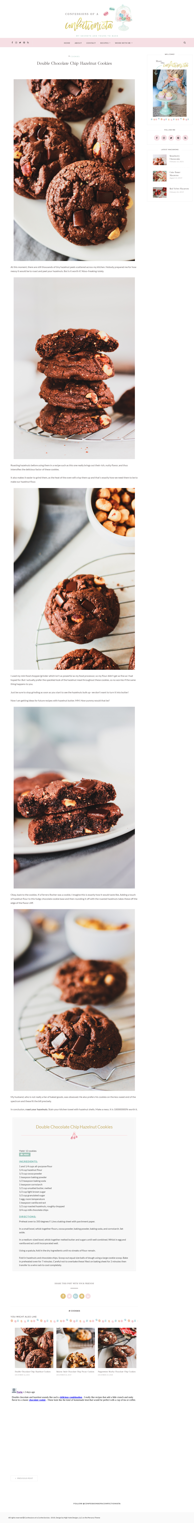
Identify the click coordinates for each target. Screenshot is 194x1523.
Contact (91, 43)
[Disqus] (74, 1425)
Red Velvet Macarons (179, 188)
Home (67, 43)
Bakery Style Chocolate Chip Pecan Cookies (75, 1371)
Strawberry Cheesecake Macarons (175, 159)
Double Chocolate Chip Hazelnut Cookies (32, 1371)
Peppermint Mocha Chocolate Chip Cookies (116, 1371)
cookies (75, 56)
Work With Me (123, 43)
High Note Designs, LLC (73, 1518)
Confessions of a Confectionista (37, 1518)
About (78, 43)
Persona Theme (94, 1518)
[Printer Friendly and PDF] (24, 1155)
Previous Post (25, 1478)
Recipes (104, 43)
